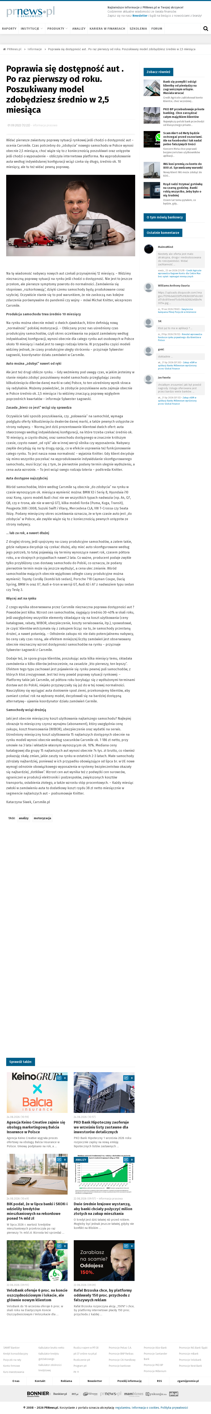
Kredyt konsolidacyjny (15, 1353)
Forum (157, 28)
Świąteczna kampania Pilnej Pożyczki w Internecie (177, 311)
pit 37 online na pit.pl (85, 1353)
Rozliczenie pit (82, 1359)
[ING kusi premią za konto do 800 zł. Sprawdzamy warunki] (152, 170)
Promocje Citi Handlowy (122, 1359)
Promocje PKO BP (153, 1365)
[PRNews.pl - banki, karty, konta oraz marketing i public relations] (28, 12)
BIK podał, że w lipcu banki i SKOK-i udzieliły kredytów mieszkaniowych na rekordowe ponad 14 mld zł (37, 1211)
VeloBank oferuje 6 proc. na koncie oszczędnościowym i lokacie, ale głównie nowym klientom (37, 1295)
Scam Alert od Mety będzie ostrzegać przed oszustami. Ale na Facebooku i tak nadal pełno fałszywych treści (182, 138)
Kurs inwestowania (13, 1372)
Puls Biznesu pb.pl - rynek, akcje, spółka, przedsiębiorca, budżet (173, 1393)
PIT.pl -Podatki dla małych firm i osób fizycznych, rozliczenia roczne (75, 1393)
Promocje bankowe (120, 1365)
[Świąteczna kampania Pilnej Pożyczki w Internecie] (148, 287)
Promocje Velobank (190, 1359)
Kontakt (40, 1381)
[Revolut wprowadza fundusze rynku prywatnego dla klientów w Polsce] (148, 323)
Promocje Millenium (155, 1371)
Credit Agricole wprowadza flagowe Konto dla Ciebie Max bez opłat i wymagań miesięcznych (179, 273)
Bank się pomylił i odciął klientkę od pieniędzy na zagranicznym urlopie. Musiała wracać (180, 87)
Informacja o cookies (145, 1407)
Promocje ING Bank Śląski (193, 1347)
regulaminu (122, 1407)
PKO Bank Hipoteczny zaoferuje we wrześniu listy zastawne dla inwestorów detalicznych (101, 1127)
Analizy (78, 28)
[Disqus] (70, 886)
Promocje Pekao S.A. (120, 1347)
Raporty (9, 28)
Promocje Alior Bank (155, 1347)
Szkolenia (138, 28)
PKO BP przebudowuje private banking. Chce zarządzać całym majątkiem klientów (183, 113)
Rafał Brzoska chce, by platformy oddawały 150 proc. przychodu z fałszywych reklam (103, 1295)
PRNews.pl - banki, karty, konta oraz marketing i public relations (111, 1393)
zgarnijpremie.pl (188, 1381)
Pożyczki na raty (12, 1359)
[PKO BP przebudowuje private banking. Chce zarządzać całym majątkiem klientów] (152, 115)
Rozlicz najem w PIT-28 (86, 1347)
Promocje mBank (188, 1353)
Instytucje (30, 28)
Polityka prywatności (174, 1407)
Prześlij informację (129, 1381)
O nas (15, 1381)
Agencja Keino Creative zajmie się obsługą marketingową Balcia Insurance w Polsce (36, 1127)
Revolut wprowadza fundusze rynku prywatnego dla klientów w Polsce (180, 337)
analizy (23, 818)
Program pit (80, 1365)
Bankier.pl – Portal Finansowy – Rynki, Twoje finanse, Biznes (60, 1393)
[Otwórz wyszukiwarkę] (205, 28)
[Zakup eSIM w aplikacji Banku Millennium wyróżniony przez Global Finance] (148, 351)
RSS (159, 1381)
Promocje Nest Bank (190, 1365)
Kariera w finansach (107, 28)
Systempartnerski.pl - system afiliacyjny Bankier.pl (90, 1393)
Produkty (55, 28)
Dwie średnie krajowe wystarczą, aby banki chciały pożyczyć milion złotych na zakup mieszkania (103, 1209)
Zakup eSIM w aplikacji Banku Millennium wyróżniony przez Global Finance (177, 365)
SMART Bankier (11, 1347)
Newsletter (95, 1381)
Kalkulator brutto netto (51, 1347)
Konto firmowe (11, 1365)
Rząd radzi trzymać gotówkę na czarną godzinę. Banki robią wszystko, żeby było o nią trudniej (183, 189)
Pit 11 (76, 1372)
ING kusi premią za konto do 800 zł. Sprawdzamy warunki (183, 165)
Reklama (66, 1381)
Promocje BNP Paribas (121, 1353)
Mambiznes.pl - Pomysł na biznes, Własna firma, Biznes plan (133, 1393)
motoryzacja (42, 818)
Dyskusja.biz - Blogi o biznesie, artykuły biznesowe (156, 1393)
